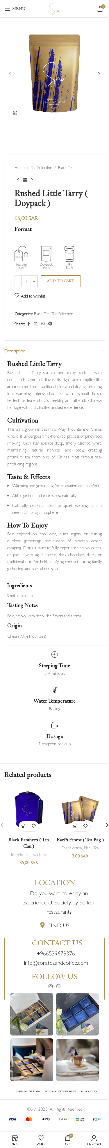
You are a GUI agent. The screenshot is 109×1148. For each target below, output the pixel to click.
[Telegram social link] (50, 323)
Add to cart (60, 281)
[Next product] (31, 180)
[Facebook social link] (28, 323)
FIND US (58, 925)
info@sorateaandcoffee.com (56, 962)
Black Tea (66, 167)
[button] (10, 73)
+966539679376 (56, 953)
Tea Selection (41, 167)
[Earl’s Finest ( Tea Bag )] (80, 810)
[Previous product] (18, 180)
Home (20, 167)
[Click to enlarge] (15, 112)
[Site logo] (54, 8)
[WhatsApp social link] (43, 323)
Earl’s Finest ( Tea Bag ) (80, 840)
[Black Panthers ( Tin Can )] (28, 810)
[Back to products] (25, 180)
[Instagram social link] (50, 986)
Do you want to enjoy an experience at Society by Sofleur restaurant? (58, 901)
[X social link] (36, 323)
